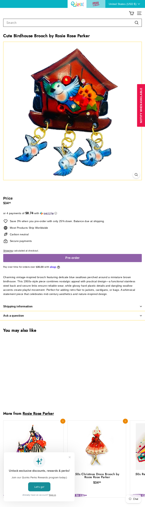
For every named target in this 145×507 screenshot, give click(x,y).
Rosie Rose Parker (38, 413)
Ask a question (13, 315)
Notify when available (141, 105)
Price (8, 198)
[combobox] (72, 23)
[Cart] (131, 13)
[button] (72, 213)
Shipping (8, 250)
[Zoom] (136, 174)
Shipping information (18, 306)
